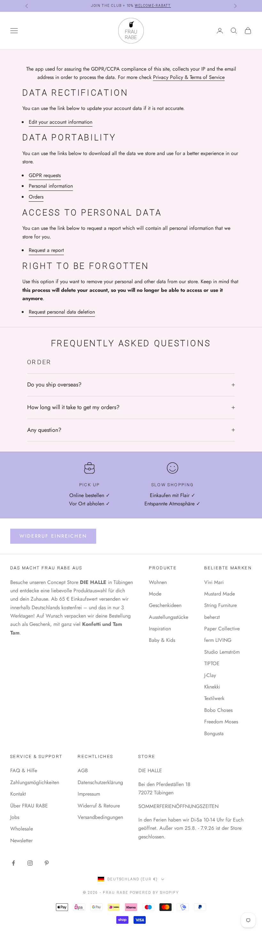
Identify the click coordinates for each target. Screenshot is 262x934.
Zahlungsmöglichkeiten (34, 782)
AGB (83, 770)
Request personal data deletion (62, 311)
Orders (36, 196)
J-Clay (210, 675)
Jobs (14, 817)
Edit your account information (60, 122)
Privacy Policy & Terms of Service (189, 77)
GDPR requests (45, 175)
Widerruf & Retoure (99, 805)
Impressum (89, 794)
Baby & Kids (162, 640)
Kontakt (18, 794)
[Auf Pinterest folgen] (46, 863)
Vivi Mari (214, 582)
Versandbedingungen (100, 817)
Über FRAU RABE (29, 805)
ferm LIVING (217, 640)
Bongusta (214, 733)
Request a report (46, 250)
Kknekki (212, 686)
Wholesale (21, 828)
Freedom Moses (221, 721)
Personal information (51, 186)
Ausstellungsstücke (168, 617)
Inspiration (160, 628)
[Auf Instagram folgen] (30, 863)
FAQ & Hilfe (23, 770)
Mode (155, 593)
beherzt (212, 617)
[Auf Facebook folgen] (13, 863)
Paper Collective (222, 628)
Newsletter (21, 840)
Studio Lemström (222, 652)
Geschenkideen (165, 605)
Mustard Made (219, 593)
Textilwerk (214, 698)
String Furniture (220, 605)
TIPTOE (212, 663)
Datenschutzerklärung (100, 782)
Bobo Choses (218, 710)
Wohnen (158, 582)
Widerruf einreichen (53, 536)
